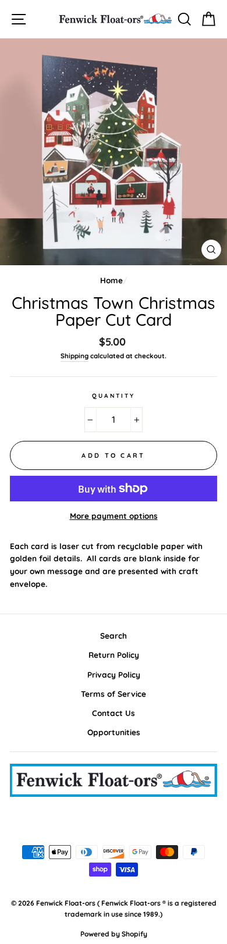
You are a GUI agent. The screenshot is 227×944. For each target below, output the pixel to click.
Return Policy (113, 655)
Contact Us (113, 713)
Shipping (74, 355)
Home (111, 280)
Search (113, 635)
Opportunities (113, 732)
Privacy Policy (113, 674)
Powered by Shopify (113, 933)
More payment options (114, 516)
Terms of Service (113, 694)
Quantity (113, 396)
